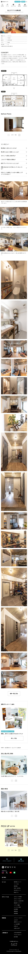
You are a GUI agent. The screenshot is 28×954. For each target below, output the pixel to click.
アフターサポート (17, 934)
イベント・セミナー (17, 1)
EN (26, 1)
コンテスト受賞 (17, 907)
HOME (2, 747)
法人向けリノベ (17, 890)
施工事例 (4, 877)
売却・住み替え (17, 888)
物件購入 (16, 886)
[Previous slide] (9, 135)
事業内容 (16, 911)
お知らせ (16, 926)
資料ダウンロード (17, 921)
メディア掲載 (17, 905)
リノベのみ (16, 883)
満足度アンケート (17, 902)
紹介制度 (16, 936)
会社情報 (16, 909)
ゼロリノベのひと (17, 898)
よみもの (16, 919)
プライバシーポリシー (14, 949)
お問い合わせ (23, 1)
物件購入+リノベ (17, 881)
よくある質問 (17, 924)
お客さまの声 (17, 928)
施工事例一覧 (7, 747)
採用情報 (16, 913)
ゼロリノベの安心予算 (18, 900)
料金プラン (16, 892)
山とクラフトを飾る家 (16, 747)
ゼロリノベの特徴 (17, 896)
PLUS (9, 42)
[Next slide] (19, 135)
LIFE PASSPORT (17, 932)
